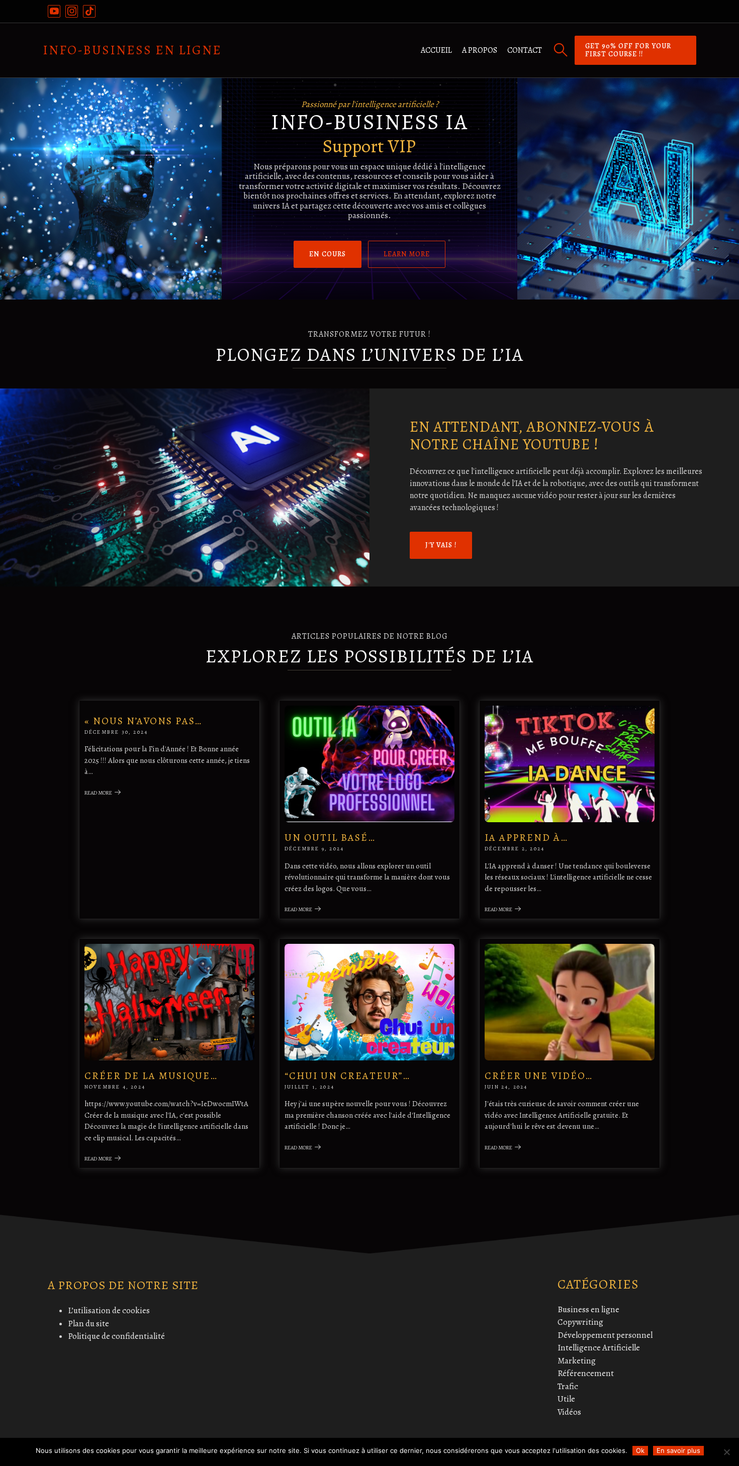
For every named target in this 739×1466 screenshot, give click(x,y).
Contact (524, 50)
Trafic (568, 1386)
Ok (640, 1450)
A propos (479, 50)
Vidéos (569, 1412)
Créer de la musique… (151, 1076)
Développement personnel (605, 1335)
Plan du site (88, 1323)
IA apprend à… (526, 837)
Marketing (577, 1360)
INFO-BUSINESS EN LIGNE (132, 50)
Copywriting (580, 1322)
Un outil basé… (330, 837)
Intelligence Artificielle (599, 1347)
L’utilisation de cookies (109, 1310)
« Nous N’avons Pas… (143, 721)
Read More (98, 793)
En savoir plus (678, 1450)
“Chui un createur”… (347, 1076)
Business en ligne (588, 1309)
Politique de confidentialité (116, 1336)
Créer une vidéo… (539, 1076)
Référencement (586, 1373)
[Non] (726, 1452)
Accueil (436, 50)
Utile (566, 1399)
